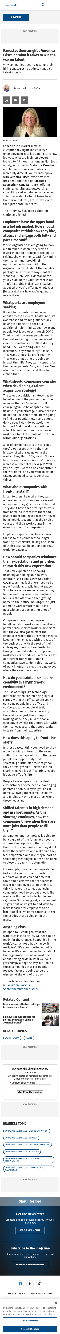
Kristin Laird (20, 88)
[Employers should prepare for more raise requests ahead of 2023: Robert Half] (50, 1020)
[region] (30, 1316)
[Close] (56, 1303)
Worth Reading (12, 1038)
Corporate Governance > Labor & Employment (26, 1131)
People (29, 1038)
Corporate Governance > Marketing (22, 1152)
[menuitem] (6, 100)
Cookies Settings (30, 1321)
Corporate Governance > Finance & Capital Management (25, 1169)
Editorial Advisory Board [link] (41, 1293)
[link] (6, 100)
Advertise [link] (12, 1293)
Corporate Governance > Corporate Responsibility (22, 1159)
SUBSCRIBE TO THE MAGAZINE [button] (30, 1264)
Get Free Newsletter (30, 1092)
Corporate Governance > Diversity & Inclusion (27, 1145)
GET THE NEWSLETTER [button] (30, 1230)
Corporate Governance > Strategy (21, 1138)
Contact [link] (22, 1293)
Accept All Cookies (30, 1329)
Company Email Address (22, 1083)
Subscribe (16, 17)
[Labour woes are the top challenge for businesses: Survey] (50, 1008)
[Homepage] (10, 5)
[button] (55, 5)
